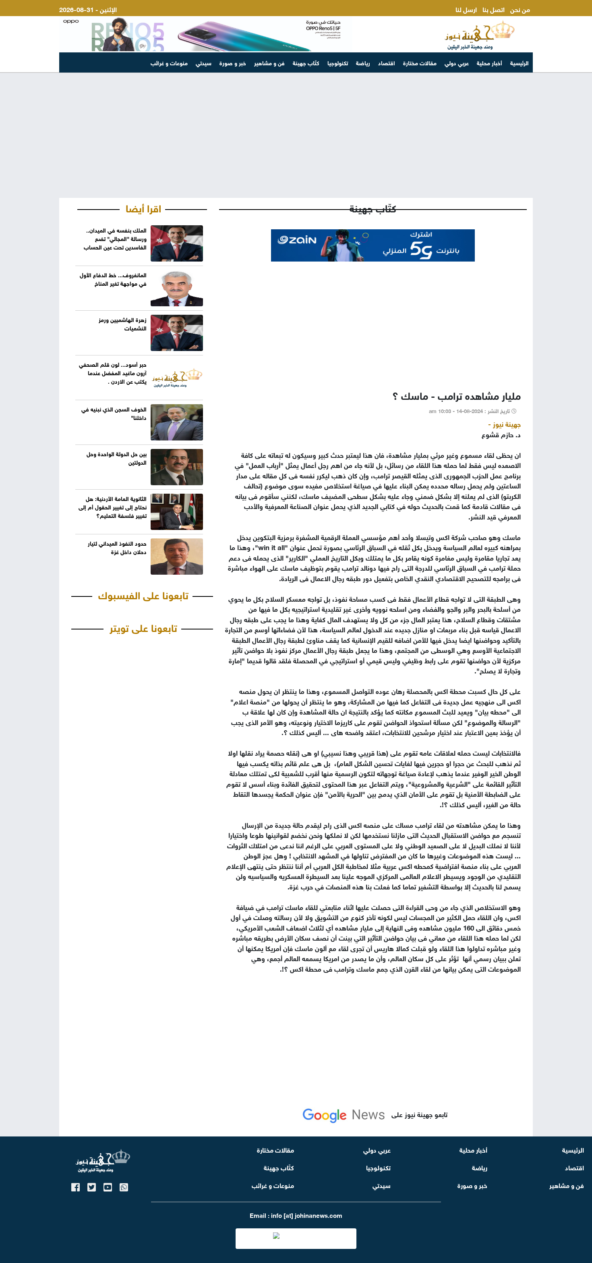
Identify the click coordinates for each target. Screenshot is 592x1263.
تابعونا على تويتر (143, 627)
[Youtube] (107, 1185)
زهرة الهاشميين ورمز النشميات (123, 323)
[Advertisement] (296, 135)
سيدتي (203, 62)
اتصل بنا (493, 8)
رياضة (363, 62)
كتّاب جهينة (306, 62)
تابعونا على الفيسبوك (143, 594)
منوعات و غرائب (169, 62)
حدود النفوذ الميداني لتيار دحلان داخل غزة (117, 547)
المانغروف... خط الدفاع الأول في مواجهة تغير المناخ (113, 278)
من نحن (520, 8)
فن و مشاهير (269, 62)
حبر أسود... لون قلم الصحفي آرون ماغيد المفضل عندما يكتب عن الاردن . (113, 372)
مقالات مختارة (420, 62)
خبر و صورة (232, 62)
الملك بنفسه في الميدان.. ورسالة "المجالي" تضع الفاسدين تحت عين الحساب (115, 237)
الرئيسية (519, 62)
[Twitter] (91, 1185)
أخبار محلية (489, 62)
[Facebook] (75, 1185)
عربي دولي (457, 62)
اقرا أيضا (143, 207)
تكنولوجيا (337, 62)
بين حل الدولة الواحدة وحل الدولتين (117, 457)
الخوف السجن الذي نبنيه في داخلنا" (114, 412)
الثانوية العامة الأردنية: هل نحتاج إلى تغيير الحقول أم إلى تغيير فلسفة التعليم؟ (113, 506)
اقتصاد (386, 62)
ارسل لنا (466, 8)
